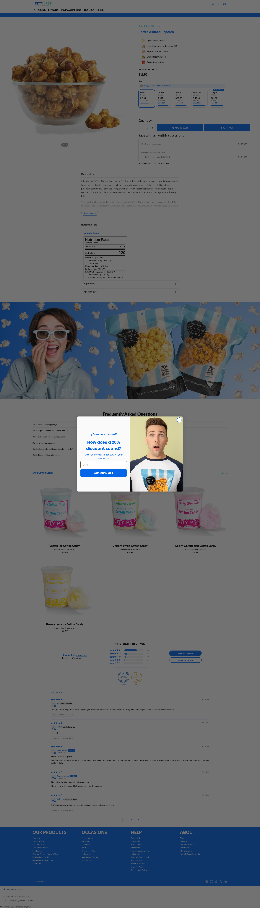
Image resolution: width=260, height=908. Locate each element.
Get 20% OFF (104, 473)
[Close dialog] (179, 420)
